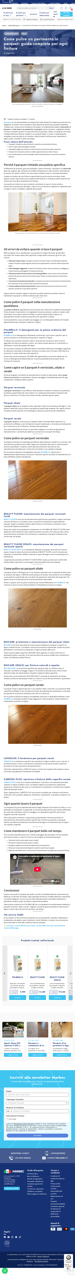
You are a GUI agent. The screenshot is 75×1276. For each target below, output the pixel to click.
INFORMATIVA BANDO (41, 1261)
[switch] (69, 1268)
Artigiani (25, 3)
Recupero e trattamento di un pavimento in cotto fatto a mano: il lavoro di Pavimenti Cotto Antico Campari (36, 1044)
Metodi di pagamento (34, 1179)
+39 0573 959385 (9, 1182)
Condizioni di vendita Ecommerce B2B (57, 1178)
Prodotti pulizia (32, 1174)
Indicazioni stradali (12, 1188)
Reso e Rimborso (33, 1176)
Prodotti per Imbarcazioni (44, 14)
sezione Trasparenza (43, 1256)
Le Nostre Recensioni (48, 19)
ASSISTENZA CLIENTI (20, 1153)
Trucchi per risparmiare (35, 1189)
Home (4, 25)
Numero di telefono (15, 1108)
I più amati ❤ (55, 14)
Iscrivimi (38, 1135)
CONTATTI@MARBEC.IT (57, 1158)
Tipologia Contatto (15, 1099)
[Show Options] (67, 1103)
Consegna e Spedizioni (35, 1181)
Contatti (53, 1189)
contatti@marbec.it (9, 1184)
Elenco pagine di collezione (37, 1194)
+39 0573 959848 (23, 1158)
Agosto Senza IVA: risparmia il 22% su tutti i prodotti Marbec (12, 1044)
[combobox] (37, 1103)
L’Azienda (15, 3)
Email (8, 1091)
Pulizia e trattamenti (38, 3)
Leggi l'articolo (13, 1055)
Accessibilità (55, 1216)
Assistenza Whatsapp (32, 19)
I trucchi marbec (54, 3)
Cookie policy (55, 1186)
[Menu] (72, 1255)
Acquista (18, 998)
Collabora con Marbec (35, 1191)
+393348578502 (57, 1153)
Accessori (33, 14)
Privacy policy (55, 1184)
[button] (5, 1271)
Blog (65, 3)
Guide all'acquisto (14, 25)
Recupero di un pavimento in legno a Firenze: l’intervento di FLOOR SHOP (61, 1044)
